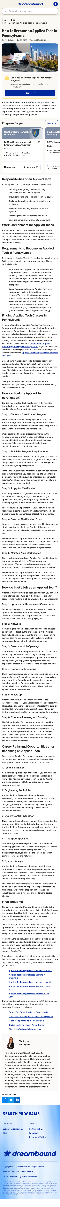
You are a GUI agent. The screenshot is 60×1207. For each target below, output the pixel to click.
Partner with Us (36, 1129)
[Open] (55, 11)
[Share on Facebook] (5, 1100)
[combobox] (33, 11)
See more (51, 123)
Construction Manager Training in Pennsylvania (31, 1016)
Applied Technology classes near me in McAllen (31, 982)
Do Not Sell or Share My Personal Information (20, 1177)
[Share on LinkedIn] (17, 1100)
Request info (29, 167)
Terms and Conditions (11, 1171)
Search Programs (21, 1113)
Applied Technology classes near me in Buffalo (30, 970)
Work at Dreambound (13, 1129)
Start (28, 93)
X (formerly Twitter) (37, 1137)
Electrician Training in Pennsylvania (25, 1029)
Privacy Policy (27, 1171)
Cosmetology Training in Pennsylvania (26, 1021)
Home (5, 20)
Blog (13, 20)
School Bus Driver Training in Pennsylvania (28, 1012)
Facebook (33, 1133)
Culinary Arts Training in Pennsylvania (26, 1025)
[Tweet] (11, 1100)
